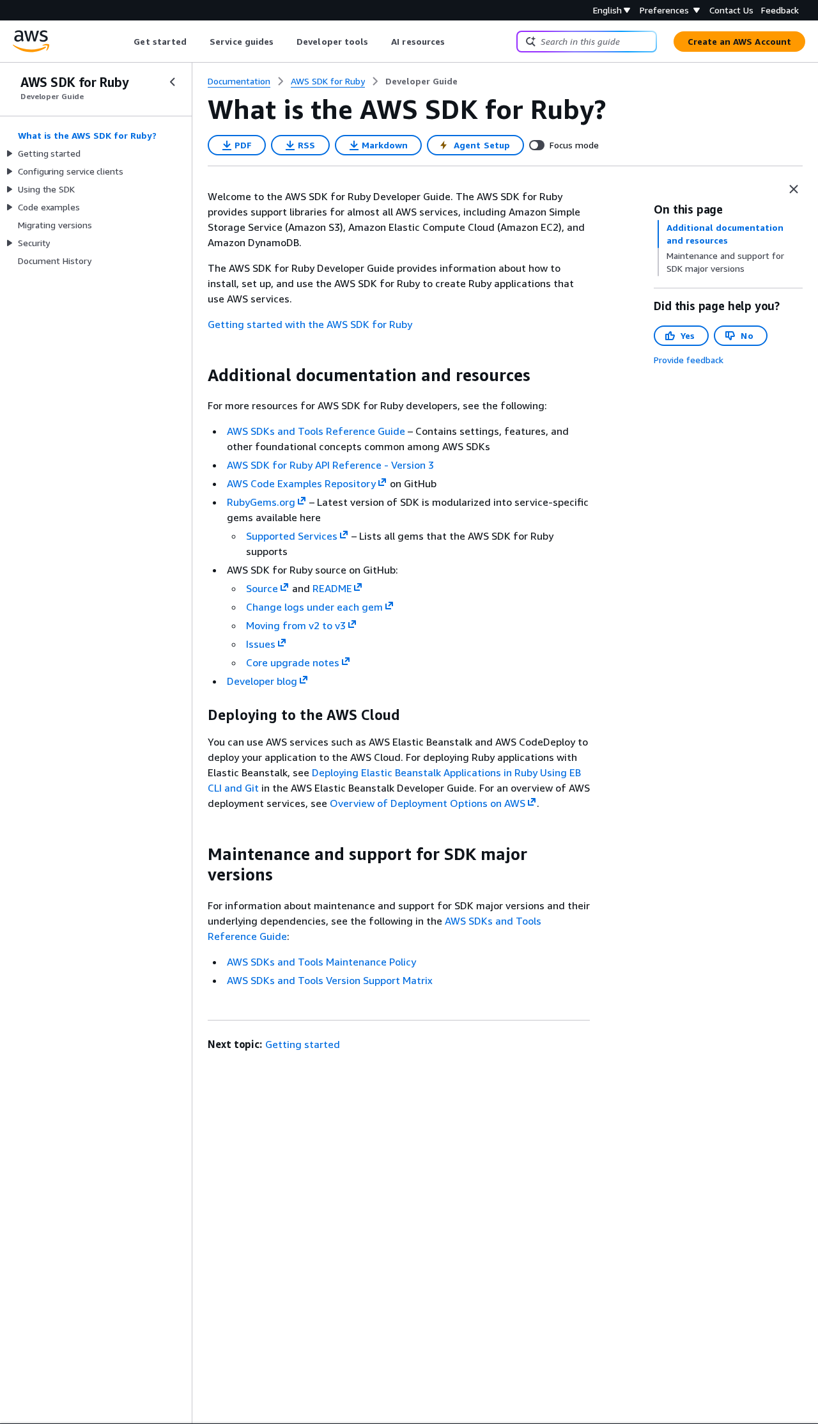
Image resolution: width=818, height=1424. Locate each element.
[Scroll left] (124, 41)
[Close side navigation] (172, 82)
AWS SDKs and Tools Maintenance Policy (321, 961)
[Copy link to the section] (197, 375)
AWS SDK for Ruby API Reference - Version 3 (330, 464)
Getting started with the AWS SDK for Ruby (310, 324)
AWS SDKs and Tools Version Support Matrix (330, 980)
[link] (421, 81)
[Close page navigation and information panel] (794, 189)
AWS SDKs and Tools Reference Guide (316, 431)
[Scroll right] (455, 41)
